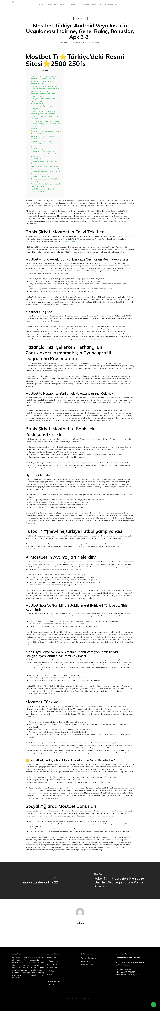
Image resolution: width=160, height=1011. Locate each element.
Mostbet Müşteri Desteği (40, 159)
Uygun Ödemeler (37, 104)
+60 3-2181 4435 (125, 970)
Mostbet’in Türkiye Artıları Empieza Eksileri (46, 149)
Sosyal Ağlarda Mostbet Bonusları (43, 136)
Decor (49, 978)
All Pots (49, 974)
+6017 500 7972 (130, 972)
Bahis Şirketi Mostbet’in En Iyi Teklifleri (44, 76)
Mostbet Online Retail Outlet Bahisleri (44, 161)
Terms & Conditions (88, 958)
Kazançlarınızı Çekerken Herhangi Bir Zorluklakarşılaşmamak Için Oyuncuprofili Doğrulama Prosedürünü (45, 88)
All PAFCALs (51, 971)
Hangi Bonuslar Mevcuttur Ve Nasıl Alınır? (45, 179)
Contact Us (112, 4)
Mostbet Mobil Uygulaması (40, 176)
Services (63, 4)
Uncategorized (80, 18)
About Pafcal (53, 4)
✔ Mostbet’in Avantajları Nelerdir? (43, 111)
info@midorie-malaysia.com (130, 975)
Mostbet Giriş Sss (37, 84)
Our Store (102, 4)
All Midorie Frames (53, 964)
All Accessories (52, 961)
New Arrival (51, 985)
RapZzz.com (71, 242)
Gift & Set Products (54, 981)
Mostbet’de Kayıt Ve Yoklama (41, 141)
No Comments (93, 43)
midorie (65, 43)
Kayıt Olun (34, 181)
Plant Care (85, 4)
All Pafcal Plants (52, 968)
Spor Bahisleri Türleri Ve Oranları (42, 164)
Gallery (73, 4)
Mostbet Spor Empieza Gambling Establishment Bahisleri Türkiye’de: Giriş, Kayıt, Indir (45, 116)
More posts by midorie (80, 931)
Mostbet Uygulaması (38, 139)
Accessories (51, 958)
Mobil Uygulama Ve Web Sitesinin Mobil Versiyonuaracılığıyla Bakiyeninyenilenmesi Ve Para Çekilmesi (46, 123)
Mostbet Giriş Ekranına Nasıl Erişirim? (44, 151)
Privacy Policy (86, 961)
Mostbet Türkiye (36, 129)
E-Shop (94, 4)
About (41, 4)
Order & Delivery (87, 965)
